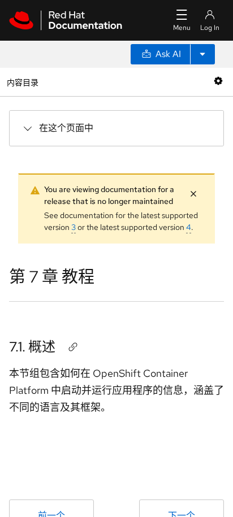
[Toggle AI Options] (202, 54)
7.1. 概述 (32, 346)
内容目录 (22, 82)
